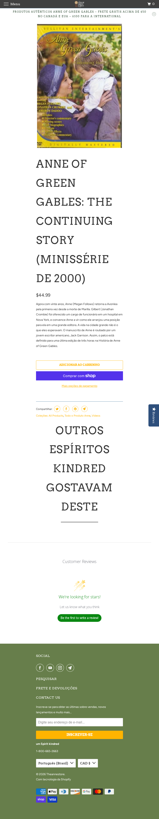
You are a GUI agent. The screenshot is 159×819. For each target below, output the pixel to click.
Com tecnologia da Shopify (53, 779)
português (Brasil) (53, 763)
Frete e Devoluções (56, 688)
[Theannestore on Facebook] (41, 668)
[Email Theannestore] (71, 668)
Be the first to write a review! (79, 618)
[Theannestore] (79, 4)
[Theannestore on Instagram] (61, 668)
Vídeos (96, 415)
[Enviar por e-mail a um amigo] (84, 409)
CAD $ (85, 763)
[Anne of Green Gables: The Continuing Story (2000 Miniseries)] (79, 86)
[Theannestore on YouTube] (51, 668)
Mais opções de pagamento (79, 386)
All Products (56, 415)
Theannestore (55, 774)
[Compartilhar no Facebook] (65, 409)
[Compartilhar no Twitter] (56, 409)
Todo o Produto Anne (77, 415)
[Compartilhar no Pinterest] (74, 409)
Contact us (48, 698)
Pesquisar (46, 679)
